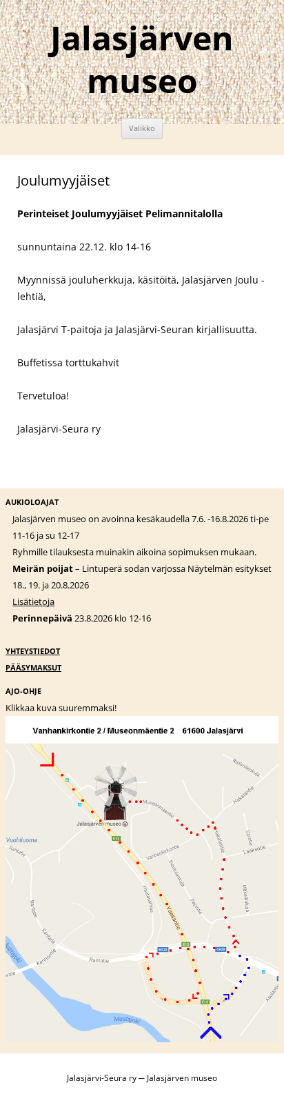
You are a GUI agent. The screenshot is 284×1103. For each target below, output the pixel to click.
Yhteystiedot (33, 651)
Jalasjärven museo (142, 59)
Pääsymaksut (33, 667)
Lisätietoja (33, 601)
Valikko (142, 128)
